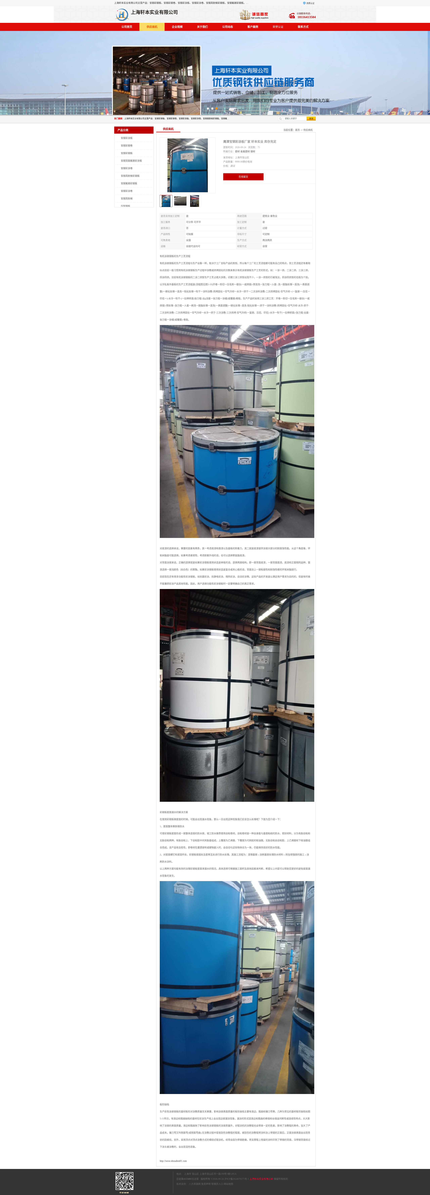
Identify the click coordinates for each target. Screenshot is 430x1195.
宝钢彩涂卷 (127, 168)
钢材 (252, 151)
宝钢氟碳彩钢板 (129, 183)
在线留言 (243, 176)
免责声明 (206, 1184)
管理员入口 (217, 1184)
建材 (237, 151)
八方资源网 (195, 1184)
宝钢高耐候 (127, 198)
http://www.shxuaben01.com (173, 1161)
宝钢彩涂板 (127, 138)
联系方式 (303, 26)
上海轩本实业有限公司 (261, 1179)
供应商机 (152, 26)
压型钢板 (125, 206)
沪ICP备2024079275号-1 (236, 1179)
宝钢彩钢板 (127, 153)
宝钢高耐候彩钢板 (130, 176)
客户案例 (252, 26)
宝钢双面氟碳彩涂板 (131, 160)
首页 (297, 130)
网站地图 (228, 1184)
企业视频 (177, 26)
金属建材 (245, 151)
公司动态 (227, 26)
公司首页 (126, 26)
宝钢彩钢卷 (127, 145)
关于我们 (202, 26)
